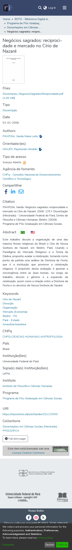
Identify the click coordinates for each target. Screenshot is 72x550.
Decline (49, 544)
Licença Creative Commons (28, 453)
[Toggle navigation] (64, 8)
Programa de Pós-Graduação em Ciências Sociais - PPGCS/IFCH (24, 23)
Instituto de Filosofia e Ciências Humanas (27, 386)
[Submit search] (40, 8)
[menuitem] (45, 8)
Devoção (8, 303)
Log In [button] (52, 8)
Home (6, 19)
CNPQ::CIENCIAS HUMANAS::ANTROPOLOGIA (33, 337)
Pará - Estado (11, 320)
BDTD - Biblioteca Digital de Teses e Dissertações (32, 19)
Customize (8, 544)
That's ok (62, 544)
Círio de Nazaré (12, 299)
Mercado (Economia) (15, 312)
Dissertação (10, 110)
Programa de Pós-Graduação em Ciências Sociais (32, 398)
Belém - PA (10, 316)
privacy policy (45, 537)
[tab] (23, 232)
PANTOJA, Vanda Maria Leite (21, 136)
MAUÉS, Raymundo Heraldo (20, 149)
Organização (10, 308)
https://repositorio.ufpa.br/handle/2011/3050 (30, 414)
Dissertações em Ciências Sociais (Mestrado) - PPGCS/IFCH (24, 27)
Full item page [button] (17, 439)
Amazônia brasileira (14, 324)
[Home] (8, 7)
